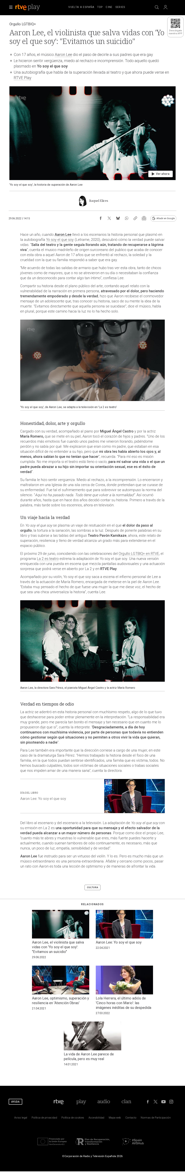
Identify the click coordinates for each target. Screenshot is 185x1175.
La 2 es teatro (48, 558)
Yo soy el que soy (60, 239)
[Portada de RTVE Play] (28, 7)
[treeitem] (81, 7)
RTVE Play (22, 77)
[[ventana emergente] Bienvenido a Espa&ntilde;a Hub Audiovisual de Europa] (133, 1145)
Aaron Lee (63, 54)
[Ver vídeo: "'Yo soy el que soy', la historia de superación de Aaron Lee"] (92, 136)
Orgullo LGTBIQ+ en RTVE (139, 553)
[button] (11, 7)
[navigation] (97, 6)
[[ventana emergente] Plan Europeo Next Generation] (52, 1145)
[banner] (32, 7)
